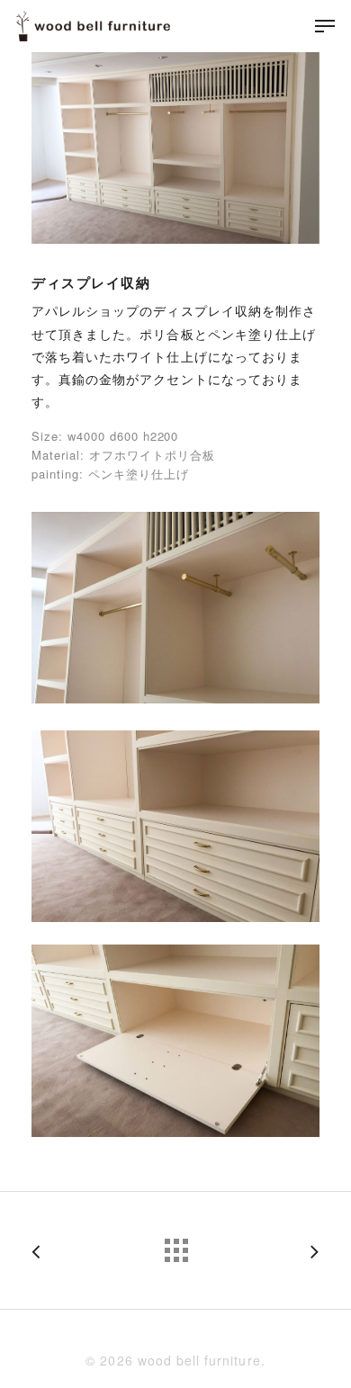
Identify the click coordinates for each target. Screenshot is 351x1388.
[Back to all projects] (176, 1246)
